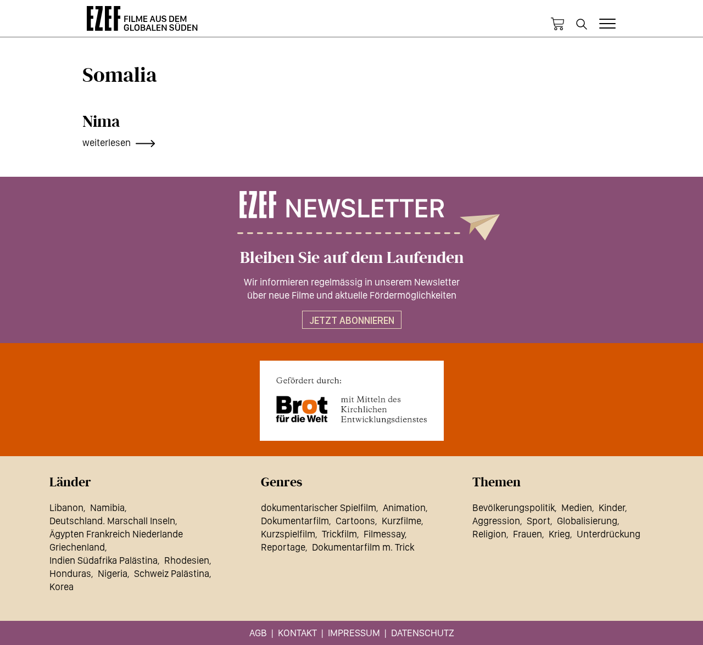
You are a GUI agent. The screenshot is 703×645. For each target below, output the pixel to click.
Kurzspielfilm (288, 534)
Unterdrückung (608, 534)
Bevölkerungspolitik (513, 507)
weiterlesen (106, 142)
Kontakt (297, 632)
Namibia (107, 507)
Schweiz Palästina (171, 573)
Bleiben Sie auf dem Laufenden (352, 258)
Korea (61, 586)
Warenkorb (557, 24)
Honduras (70, 573)
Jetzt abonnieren (351, 320)
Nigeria (112, 573)
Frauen (527, 534)
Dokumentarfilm (295, 520)
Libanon (66, 507)
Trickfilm (339, 534)
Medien (576, 507)
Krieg (559, 534)
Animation (404, 507)
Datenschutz (422, 632)
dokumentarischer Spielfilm (318, 507)
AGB (258, 632)
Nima (101, 122)
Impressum (354, 632)
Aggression (496, 520)
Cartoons (355, 520)
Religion (489, 534)
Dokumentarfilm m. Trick (363, 547)
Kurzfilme (401, 520)
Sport (538, 520)
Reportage (283, 547)
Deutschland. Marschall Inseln (112, 520)
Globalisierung (587, 520)
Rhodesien (186, 560)
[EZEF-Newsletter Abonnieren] (351, 215)
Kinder (612, 507)
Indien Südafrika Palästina (103, 560)
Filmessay (384, 534)
